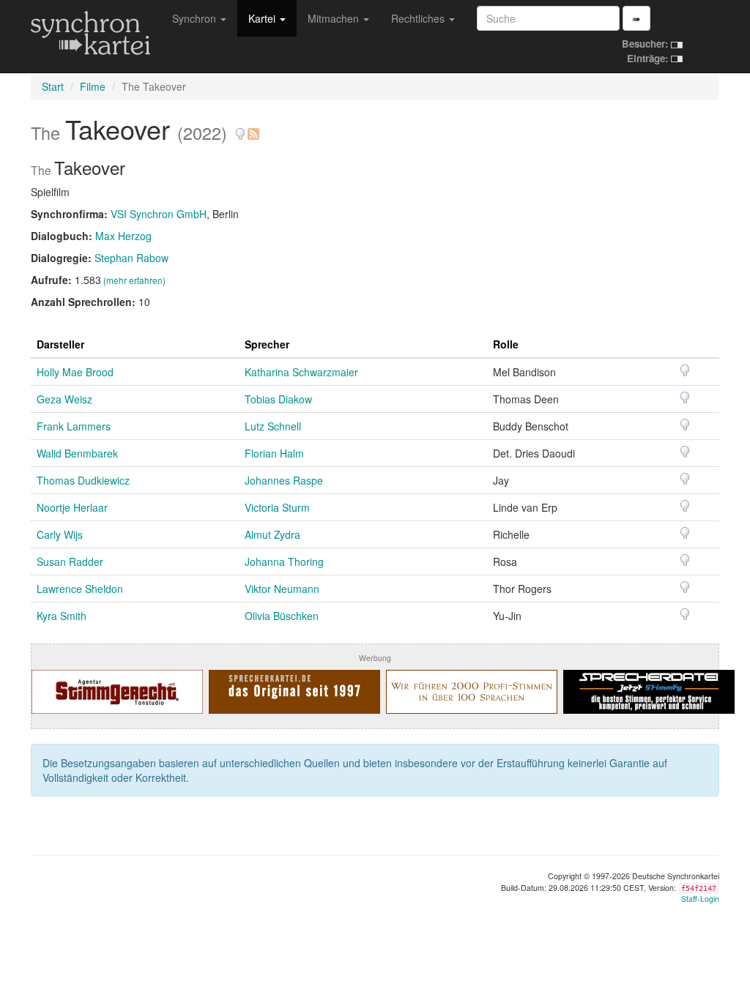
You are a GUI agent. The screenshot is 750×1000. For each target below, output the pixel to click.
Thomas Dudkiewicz (83, 480)
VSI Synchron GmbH (159, 213)
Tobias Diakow (278, 399)
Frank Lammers (74, 426)
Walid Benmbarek (77, 453)
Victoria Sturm (277, 507)
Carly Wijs (60, 534)
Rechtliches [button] (419, 18)
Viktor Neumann (282, 588)
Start (53, 86)
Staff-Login (700, 898)
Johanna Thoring (284, 561)
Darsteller (60, 344)
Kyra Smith (61, 615)
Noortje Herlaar (72, 507)
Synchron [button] (195, 18)
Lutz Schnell (273, 426)
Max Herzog (123, 235)
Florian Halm (274, 453)
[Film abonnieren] (252, 128)
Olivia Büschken (282, 615)
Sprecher (267, 344)
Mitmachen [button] (335, 18)
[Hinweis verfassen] (240, 128)
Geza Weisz (64, 399)
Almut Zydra (272, 534)
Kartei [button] (263, 18)
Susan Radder (70, 561)
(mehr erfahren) (134, 280)
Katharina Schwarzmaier (301, 372)
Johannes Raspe (284, 480)
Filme (92, 86)
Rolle (506, 344)
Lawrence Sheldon (80, 588)
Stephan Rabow (131, 257)
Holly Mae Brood (75, 372)
